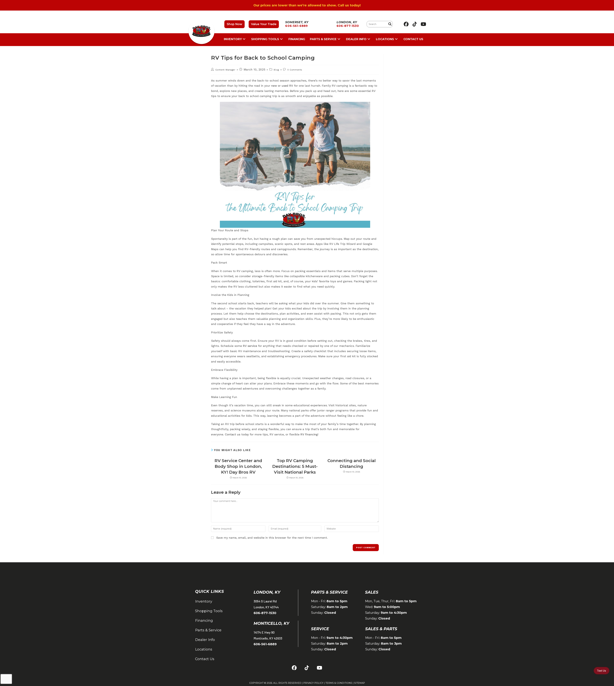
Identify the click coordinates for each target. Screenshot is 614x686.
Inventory (203, 601)
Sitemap (359, 683)
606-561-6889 (265, 644)
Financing (204, 620)
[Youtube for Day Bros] (423, 24)
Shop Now (234, 24)
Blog (276, 69)
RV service (250, 345)
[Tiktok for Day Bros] (415, 24)
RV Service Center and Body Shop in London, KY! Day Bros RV (238, 466)
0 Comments (294, 69)
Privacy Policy (313, 683)
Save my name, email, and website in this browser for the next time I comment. (272, 537)
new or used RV (282, 85)
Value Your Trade (263, 24)
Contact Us (204, 659)
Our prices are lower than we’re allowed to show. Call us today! (307, 5)
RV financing (309, 434)
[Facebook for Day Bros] (406, 24)
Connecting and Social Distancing (351, 463)
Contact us (232, 434)
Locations (203, 649)
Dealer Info (205, 640)
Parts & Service (208, 630)
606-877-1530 (265, 613)
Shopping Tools (209, 611)
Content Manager (225, 69)
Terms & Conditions (338, 683)
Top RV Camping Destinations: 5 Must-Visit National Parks (295, 466)
